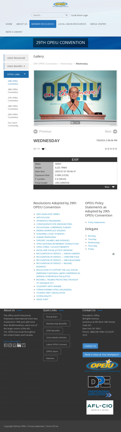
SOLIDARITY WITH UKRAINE (48, 286)
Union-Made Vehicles (56, 337)
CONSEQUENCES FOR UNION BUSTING (54, 224)
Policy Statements (96, 222)
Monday (92, 235)
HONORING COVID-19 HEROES (50, 233)
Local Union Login (79, 15)
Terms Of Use (52, 426)
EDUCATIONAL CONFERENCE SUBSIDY (53, 227)
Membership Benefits (56, 323)
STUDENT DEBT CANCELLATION (50, 292)
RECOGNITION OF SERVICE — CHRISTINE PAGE (57, 256)
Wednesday (94, 242)
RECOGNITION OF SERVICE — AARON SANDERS (58, 253)
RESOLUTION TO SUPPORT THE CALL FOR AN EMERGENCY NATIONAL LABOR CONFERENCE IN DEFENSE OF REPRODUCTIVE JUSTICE (58, 273)
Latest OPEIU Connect (56, 344)
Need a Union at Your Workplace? (102, 354)
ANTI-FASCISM (42, 217)
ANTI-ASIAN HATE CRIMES (48, 214)
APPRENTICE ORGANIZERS (48, 220)
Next (108, 131)
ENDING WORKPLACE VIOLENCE (51, 230)
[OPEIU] (60, 4)
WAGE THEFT (42, 299)
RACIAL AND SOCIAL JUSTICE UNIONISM (54, 250)
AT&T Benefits (53, 330)
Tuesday (92, 239)
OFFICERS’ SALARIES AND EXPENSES (53, 240)
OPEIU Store (52, 351)
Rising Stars (52, 316)
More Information (12, 341)
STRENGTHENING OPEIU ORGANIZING (54, 289)
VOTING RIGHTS (43, 296)
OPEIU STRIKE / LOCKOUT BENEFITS (52, 246)
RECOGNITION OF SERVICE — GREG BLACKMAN (58, 260)
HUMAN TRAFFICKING (46, 237)
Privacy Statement (36, 426)
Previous (45, 131)
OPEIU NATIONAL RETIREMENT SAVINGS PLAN (57, 243)
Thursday (92, 245)
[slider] (111, 148)
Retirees (50, 358)
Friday (91, 249)
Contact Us (90, 345)
